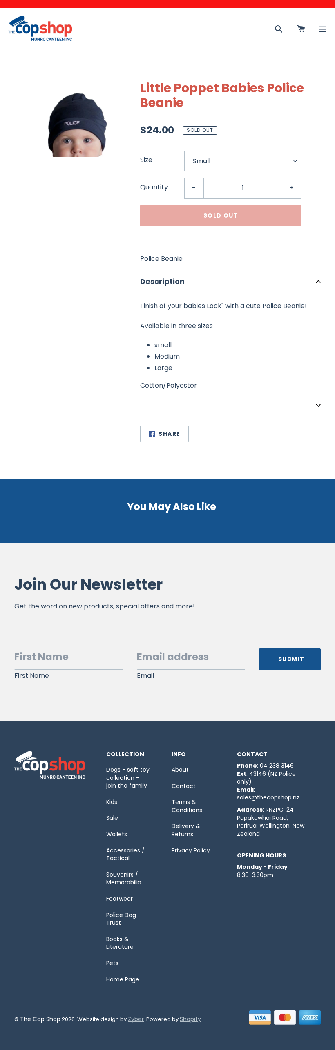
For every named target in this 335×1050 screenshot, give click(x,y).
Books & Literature (120, 943)
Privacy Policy (191, 850)
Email (145, 675)
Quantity (154, 187)
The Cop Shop (40, 1019)
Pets (112, 963)
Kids (111, 802)
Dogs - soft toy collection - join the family (128, 778)
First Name (31, 675)
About (180, 770)
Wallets (116, 834)
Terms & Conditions (187, 806)
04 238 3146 (277, 765)
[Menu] (323, 28)
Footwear (119, 899)
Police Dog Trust (121, 919)
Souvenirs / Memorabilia (123, 878)
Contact (184, 786)
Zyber (136, 1019)
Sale (112, 818)
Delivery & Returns (186, 830)
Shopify (190, 1019)
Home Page (122, 979)
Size (146, 159)
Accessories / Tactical (125, 854)
